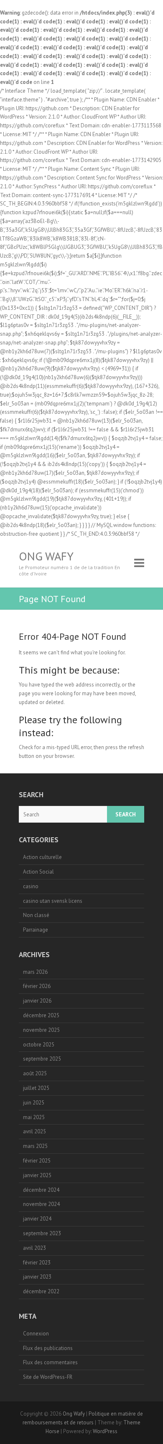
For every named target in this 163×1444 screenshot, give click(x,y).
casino (30, 886)
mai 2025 (34, 1117)
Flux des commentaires (50, 1362)
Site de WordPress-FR (47, 1377)
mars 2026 (35, 971)
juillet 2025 (36, 1088)
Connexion (36, 1333)
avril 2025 (34, 1131)
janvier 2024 (37, 1218)
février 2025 (37, 1160)
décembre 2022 (41, 1291)
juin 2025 (33, 1102)
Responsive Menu (139, 563)
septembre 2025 (42, 1058)
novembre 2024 (41, 1204)
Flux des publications (48, 1348)
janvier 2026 (37, 1000)
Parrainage (35, 929)
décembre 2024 (41, 1189)
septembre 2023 (42, 1233)
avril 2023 (34, 1247)
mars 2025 (35, 1146)
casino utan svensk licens (52, 900)
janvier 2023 (37, 1276)
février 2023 (37, 1262)
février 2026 (37, 986)
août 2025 (35, 1073)
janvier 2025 (37, 1175)
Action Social (38, 871)
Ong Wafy (46, 556)
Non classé (36, 915)
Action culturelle (42, 857)
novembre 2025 (41, 1030)
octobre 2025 (38, 1044)
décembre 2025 (41, 1015)
